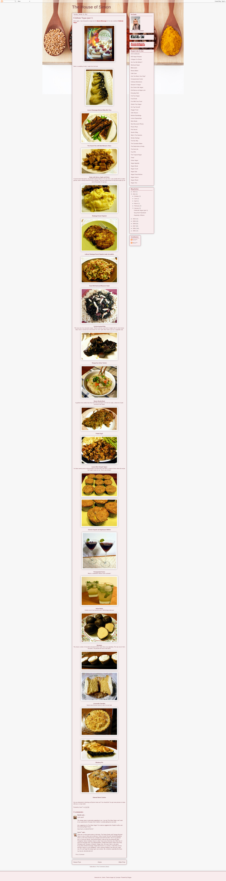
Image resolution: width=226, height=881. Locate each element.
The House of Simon (91, 7)
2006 (134, 228)
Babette (79, 815)
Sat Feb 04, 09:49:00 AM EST (85, 851)
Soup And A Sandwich (140, 212)
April (135, 201)
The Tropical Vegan (136, 154)
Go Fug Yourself (135, 107)
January (136, 208)
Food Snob (134, 98)
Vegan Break (134, 166)
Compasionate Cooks (137, 79)
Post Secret (134, 129)
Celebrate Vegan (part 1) (141, 210)
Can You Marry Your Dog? (138, 76)
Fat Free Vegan (135, 96)
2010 (134, 218)
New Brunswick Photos (137, 124)
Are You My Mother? (136, 62)
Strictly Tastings (135, 138)
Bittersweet (134, 67)
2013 (134, 191)
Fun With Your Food (136, 101)
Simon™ (135, 243)
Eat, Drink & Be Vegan (137, 87)
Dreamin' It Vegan (136, 84)
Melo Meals (134, 121)
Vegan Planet (134, 180)
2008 (134, 223)
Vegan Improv (135, 177)
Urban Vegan (134, 160)
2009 (134, 221)
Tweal (132, 157)
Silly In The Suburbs (136, 135)
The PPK (133, 152)
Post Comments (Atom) (103, 866)
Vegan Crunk (134, 168)
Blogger (129, 877)
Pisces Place (134, 126)
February (137, 206)
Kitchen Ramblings (136, 115)
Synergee (118, 877)
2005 (134, 231)
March (136, 203)
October (136, 196)
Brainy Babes (134, 70)
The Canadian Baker (136, 143)
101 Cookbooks (135, 53)
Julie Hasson (134, 112)
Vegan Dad (134, 171)
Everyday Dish (135, 93)
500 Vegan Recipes (136, 56)
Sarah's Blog (134, 132)
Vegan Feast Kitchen (136, 174)
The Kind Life (134, 149)
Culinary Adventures (136, 82)
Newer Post (77, 862)
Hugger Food (134, 110)
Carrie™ (79, 832)
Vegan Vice (134, 182)
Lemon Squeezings (136, 118)
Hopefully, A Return (139, 215)
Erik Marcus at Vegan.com (138, 90)
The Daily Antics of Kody (137, 146)
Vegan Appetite (135, 163)
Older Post (122, 862)
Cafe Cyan (134, 73)
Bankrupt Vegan (135, 65)
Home (100, 862)
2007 (134, 226)
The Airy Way (134, 140)
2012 (134, 194)
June (135, 198)
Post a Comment (80, 854)
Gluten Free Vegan (136, 104)
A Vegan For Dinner (136, 59)
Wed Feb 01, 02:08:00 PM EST (85, 829)
